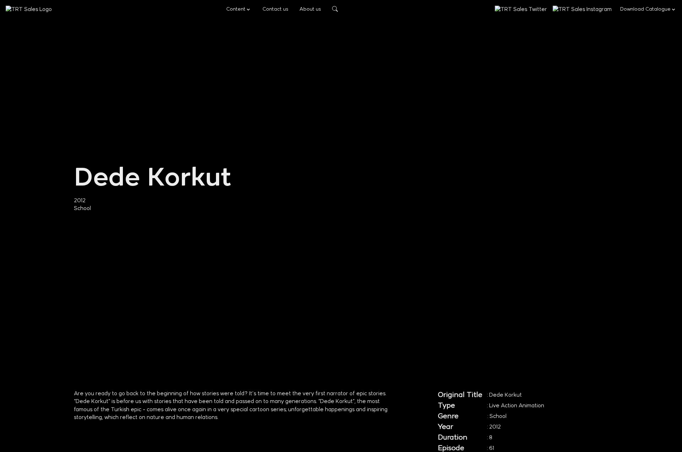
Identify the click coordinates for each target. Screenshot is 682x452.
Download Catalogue (645, 9)
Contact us (275, 9)
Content (235, 9)
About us (310, 9)
